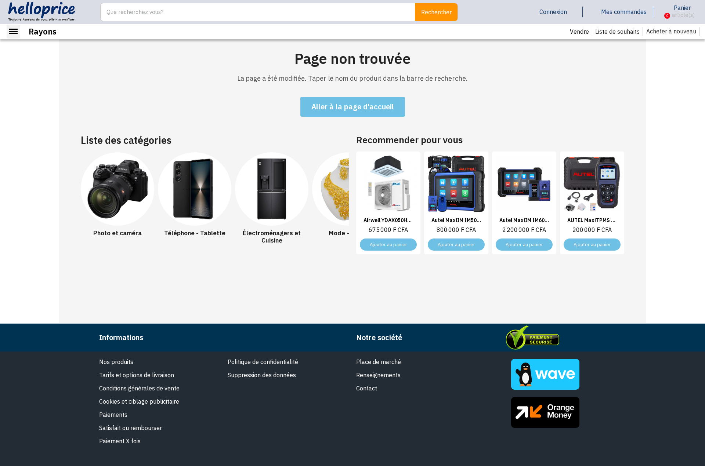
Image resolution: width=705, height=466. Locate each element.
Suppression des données (262, 375)
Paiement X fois (120, 441)
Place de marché (378, 361)
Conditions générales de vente (139, 388)
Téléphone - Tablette (194, 233)
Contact (366, 388)
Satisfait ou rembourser (130, 428)
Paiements (113, 414)
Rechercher (436, 12)
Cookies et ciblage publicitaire (139, 401)
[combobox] (254, 12)
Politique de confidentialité (263, 361)
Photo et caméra (117, 233)
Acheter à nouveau (671, 31)
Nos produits (116, 361)
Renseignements (378, 375)
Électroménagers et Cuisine (272, 236)
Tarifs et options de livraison (136, 375)
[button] (661, 12)
